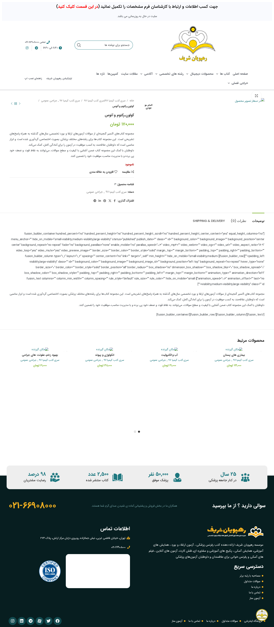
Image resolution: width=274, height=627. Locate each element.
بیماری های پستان (234, 355)
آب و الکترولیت (169, 355)
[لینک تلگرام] (94, 201)
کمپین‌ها (113, 74)
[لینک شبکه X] (110, 201)
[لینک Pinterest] (104, 201)
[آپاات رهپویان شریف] (40, 621)
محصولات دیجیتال (201, 74)
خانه (131, 101)
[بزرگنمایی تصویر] (256, 96)
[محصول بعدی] (12, 104)
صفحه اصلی (240, 74)
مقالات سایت (129, 74)
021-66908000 (32, 506)
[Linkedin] (22, 621)
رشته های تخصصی (171, 74)
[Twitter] (49, 621)
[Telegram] (30, 621)
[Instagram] (13, 621)
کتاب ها (225, 74)
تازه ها (100, 74)
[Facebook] (58, 621)
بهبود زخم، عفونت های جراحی (40, 355)
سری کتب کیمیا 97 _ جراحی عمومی (60, 101)
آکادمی (148, 74)
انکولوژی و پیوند (104, 355)
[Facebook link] (115, 201)
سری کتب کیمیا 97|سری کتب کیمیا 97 (104, 101)
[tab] (258, 219)
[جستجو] (79, 45)
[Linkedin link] (99, 201)
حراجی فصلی (239, 83)
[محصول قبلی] (20, 104)
